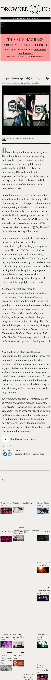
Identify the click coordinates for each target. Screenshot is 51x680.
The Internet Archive (37, 56)
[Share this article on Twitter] (10, 454)
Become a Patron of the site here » (30, 453)
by (14, 139)
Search (45, 31)
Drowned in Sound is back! (23, 503)
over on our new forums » (32, 51)
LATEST (4, 493)
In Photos (36, 24)
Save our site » (25, 18)
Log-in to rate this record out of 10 (12, 446)
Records (12, 24)
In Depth (24, 24)
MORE (44, 614)
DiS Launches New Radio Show (6, 636)
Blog (46, 24)
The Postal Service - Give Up (18, 636)
